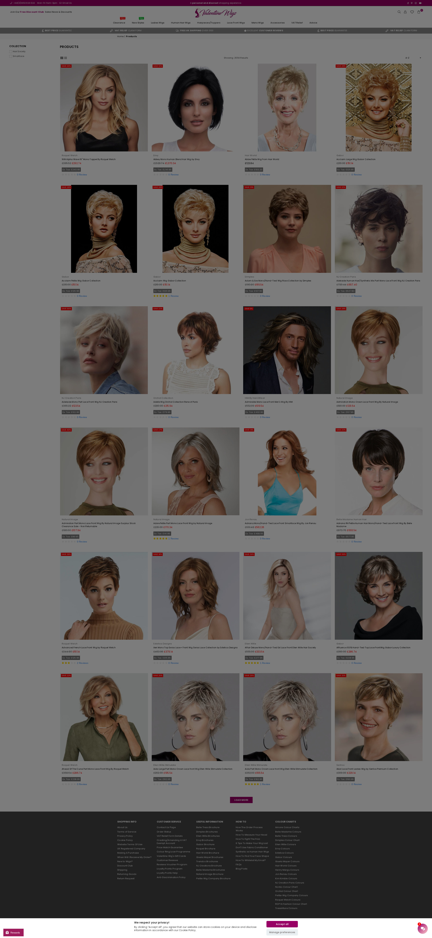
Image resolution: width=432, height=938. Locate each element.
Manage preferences (282, 932)
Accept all (282, 924)
